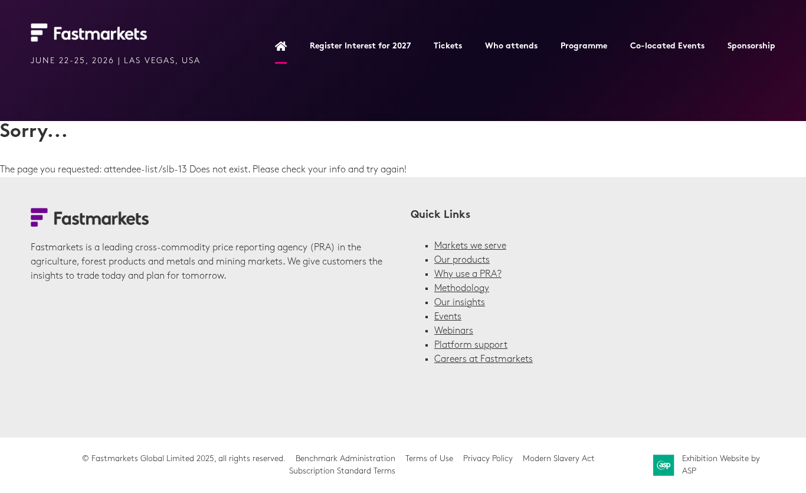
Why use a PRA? (468, 274)
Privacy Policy (488, 459)
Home (281, 47)
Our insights (459, 303)
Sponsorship (751, 46)
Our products (462, 260)
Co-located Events (667, 46)
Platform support (470, 345)
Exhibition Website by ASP (721, 465)
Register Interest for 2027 (360, 46)
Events (447, 317)
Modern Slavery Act (559, 459)
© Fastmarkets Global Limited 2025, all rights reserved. (184, 459)
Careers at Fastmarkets (483, 359)
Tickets (448, 46)
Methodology (461, 288)
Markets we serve (470, 246)
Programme (584, 46)
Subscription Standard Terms (342, 471)
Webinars (453, 331)
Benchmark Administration (345, 459)
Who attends (511, 46)
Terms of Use (429, 459)
